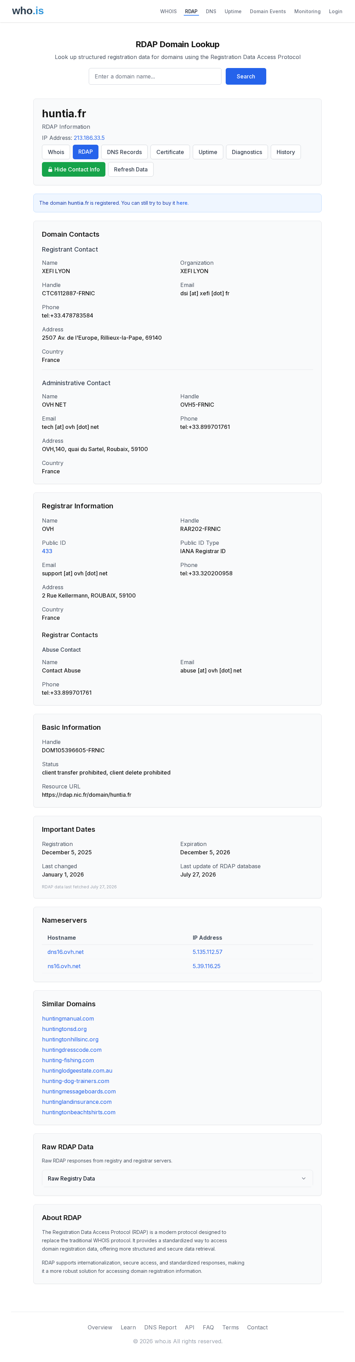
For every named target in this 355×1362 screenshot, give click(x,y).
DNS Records (124, 152)
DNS (211, 11)
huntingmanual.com (68, 1018)
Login (336, 11)
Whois (56, 152)
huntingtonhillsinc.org (70, 1039)
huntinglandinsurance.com (77, 1101)
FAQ (208, 1327)
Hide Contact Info (77, 169)
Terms (230, 1327)
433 (47, 551)
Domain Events (268, 11)
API (189, 1327)
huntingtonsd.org (64, 1028)
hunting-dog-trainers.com (75, 1080)
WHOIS (168, 11)
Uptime (233, 11)
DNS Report (160, 1327)
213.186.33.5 (89, 137)
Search (246, 76)
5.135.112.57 (208, 951)
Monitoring (307, 11)
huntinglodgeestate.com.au (77, 1070)
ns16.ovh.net (63, 966)
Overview (100, 1327)
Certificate (170, 152)
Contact (257, 1327)
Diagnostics (247, 152)
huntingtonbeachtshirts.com (78, 1112)
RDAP (191, 11)
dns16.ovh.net (65, 951)
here (182, 203)
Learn (128, 1327)
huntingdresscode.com (72, 1049)
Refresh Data (131, 169)
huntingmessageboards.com (79, 1091)
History (286, 152)
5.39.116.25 (206, 966)
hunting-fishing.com (68, 1060)
